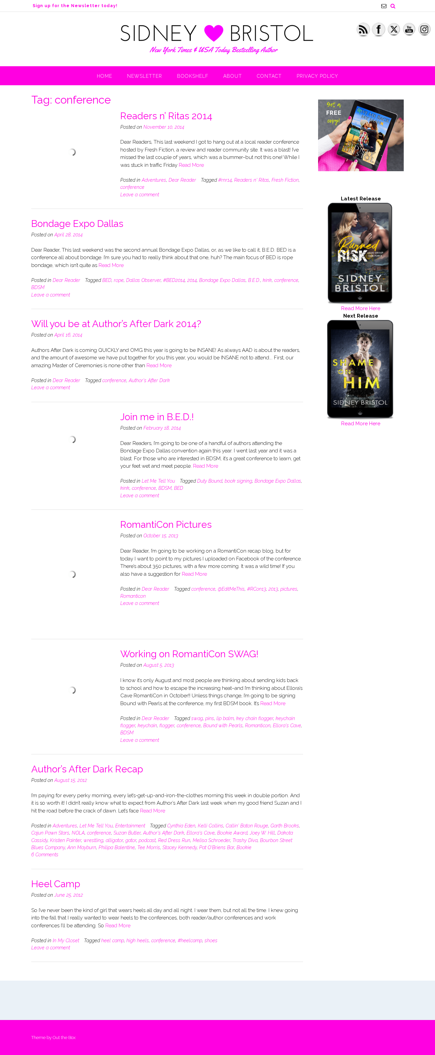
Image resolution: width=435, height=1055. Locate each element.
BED (106, 280)
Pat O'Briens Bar (216, 847)
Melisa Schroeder (211, 840)
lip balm (225, 718)
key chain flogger (254, 718)
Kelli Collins (210, 825)
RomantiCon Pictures (166, 524)
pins (209, 718)
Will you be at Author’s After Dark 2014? (116, 323)
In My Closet (66, 940)
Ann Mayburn (81, 847)
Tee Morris (148, 847)
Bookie (244, 847)
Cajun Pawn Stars (50, 833)
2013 (273, 589)
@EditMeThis (231, 589)
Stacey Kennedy (179, 847)
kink (267, 280)
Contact (269, 76)
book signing (238, 481)
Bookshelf (192, 76)
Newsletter (144, 76)
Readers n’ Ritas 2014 (166, 116)
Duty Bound (209, 481)
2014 (192, 280)
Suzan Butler (127, 833)
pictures (288, 589)
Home (104, 76)
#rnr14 (225, 180)
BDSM (38, 287)
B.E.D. (254, 280)
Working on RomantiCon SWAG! (189, 654)
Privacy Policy (317, 76)
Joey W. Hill (262, 833)
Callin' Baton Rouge (247, 825)
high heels (137, 940)
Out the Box (64, 1037)
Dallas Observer (143, 280)
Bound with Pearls (223, 725)
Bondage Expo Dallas (77, 223)
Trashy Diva (245, 840)
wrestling (93, 840)
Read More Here (360, 308)
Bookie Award (232, 833)
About (232, 76)
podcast (147, 840)
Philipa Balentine (117, 847)
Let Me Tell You (158, 481)
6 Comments (44, 854)
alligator (114, 840)
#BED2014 (174, 280)
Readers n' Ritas (251, 180)
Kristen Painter (65, 840)
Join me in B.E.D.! (157, 417)
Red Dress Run (174, 840)
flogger (166, 725)
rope (119, 280)
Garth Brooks (285, 825)
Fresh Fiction (285, 180)
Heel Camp (55, 884)
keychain (147, 725)
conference (132, 187)
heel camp (112, 940)
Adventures (154, 180)
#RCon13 (256, 589)
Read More (191, 165)
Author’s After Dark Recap (87, 769)
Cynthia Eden (181, 825)
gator (130, 840)
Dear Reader (182, 180)
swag (197, 718)
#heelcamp (190, 940)
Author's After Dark (149, 380)
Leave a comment (139, 194)
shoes (211, 940)
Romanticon (133, 596)
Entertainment (130, 825)
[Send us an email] (384, 5)
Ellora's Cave (287, 725)
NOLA (78, 833)
